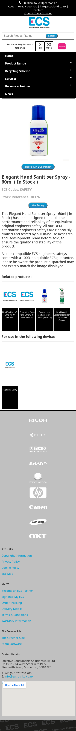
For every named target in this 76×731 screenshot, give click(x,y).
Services (10, 79)
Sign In (62, 46)
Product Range (15, 63)
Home (9, 56)
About (11, 6)
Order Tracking (12, 603)
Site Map (7, 574)
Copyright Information (17, 556)
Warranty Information (16, 621)
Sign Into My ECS (13, 597)
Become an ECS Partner (17, 591)
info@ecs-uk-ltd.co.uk (53, 6)
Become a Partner (17, 86)
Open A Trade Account (38, 13)
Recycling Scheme (17, 71)
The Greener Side (13, 638)
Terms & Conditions (15, 615)
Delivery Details (12, 609)
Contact (38, 10)
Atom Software (12, 644)
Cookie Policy (10, 568)
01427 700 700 (27, 6)
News (9, 94)
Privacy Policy (11, 562)
